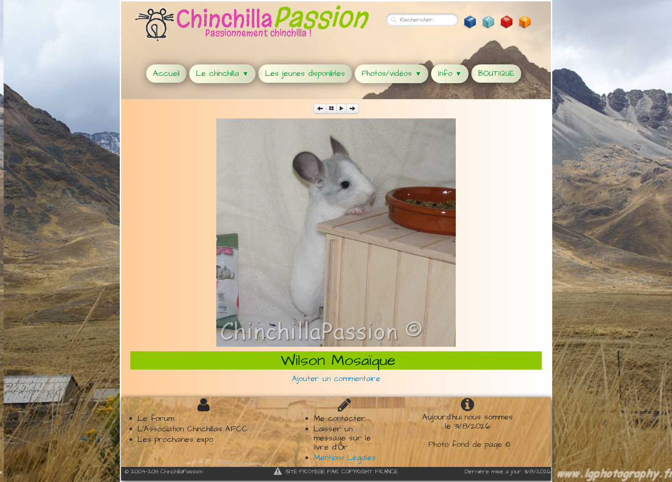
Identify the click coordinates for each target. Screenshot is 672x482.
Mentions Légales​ (345, 457)
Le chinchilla (222, 73)
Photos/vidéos (391, 73)
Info (450, 73)
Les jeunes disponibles (305, 73)
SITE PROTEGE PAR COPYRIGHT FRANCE (341, 471)
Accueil (166, 73)
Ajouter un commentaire (336, 378)
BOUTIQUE (496, 73)
